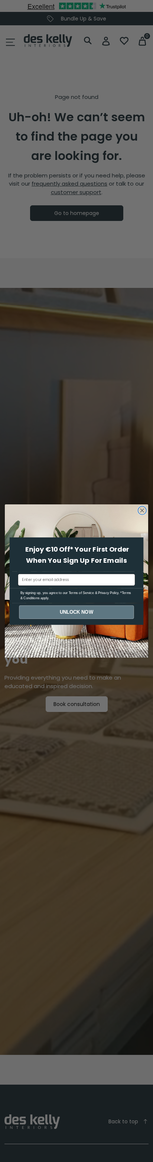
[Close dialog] (142, 510)
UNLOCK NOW (76, 611)
